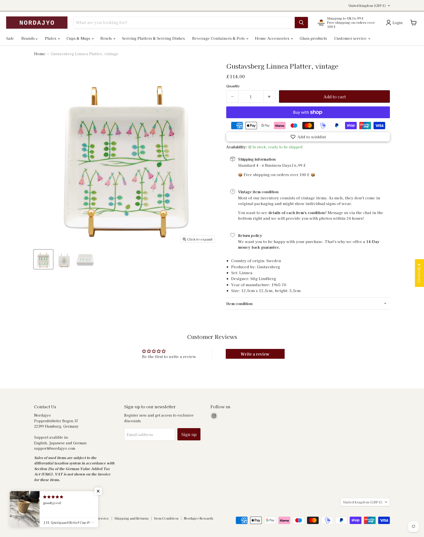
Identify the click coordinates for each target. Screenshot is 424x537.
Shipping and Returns (131, 518)
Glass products (313, 38)
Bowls (106, 38)
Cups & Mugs (78, 38)
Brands (28, 38)
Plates (51, 38)
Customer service (351, 38)
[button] (308, 136)
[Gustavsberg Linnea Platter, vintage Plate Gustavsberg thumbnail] (43, 259)
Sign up (189, 434)
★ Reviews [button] (419, 273)
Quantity (233, 86)
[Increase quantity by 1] (270, 96)
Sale (10, 38)
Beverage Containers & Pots (219, 38)
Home (39, 53)
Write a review (255, 354)
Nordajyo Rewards (198, 518)
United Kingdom (367, 5)
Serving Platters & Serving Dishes (153, 38)
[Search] (301, 22)
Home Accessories (272, 38)
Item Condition (166, 518)
